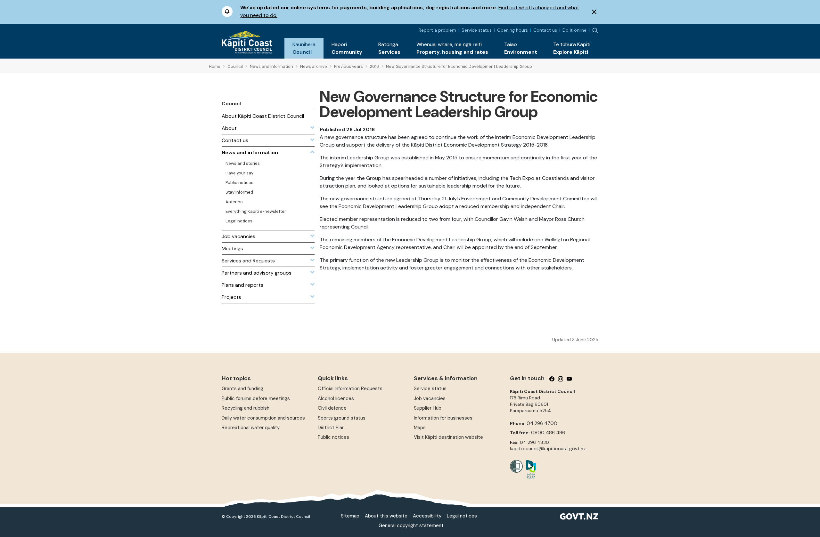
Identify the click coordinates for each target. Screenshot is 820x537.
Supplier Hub (427, 408)
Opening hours (512, 30)
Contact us (545, 30)
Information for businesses (443, 418)
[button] (304, 48)
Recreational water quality (251, 427)
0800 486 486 (548, 432)
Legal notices (462, 516)
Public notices (333, 437)
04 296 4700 (542, 423)
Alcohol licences (336, 398)
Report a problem (437, 30)
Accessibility (427, 516)
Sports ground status (341, 418)
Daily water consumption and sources (263, 418)
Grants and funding (242, 388)
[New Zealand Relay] (529, 469)
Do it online (574, 30)
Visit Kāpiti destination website (448, 437)
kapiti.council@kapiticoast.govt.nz (548, 448)
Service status (477, 30)
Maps (420, 427)
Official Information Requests (350, 388)
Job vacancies (430, 398)
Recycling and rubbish (245, 408)
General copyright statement (411, 525)
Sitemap (350, 516)
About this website (386, 516)
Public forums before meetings (256, 398)
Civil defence (332, 408)
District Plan (331, 427)
